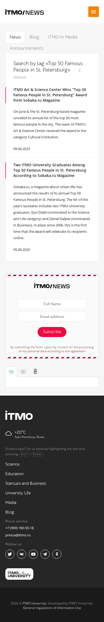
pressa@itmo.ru (18, 535)
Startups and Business (25, 483)
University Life (18, 493)
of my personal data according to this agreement (52, 351)
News (15, 37)
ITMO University (34, 603)
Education (14, 473)
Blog (34, 37)
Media (10, 502)
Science (12, 464)
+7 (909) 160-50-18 (19, 527)
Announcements (26, 48)
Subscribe (52, 331)
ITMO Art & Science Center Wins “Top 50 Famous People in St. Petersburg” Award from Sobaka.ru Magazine (50, 95)
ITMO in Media (62, 37)
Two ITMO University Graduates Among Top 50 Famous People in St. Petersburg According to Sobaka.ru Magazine (49, 170)
